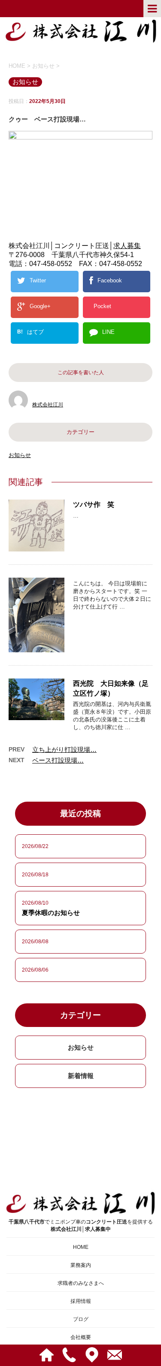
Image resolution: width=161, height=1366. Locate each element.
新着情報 (81, 1075)
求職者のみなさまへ (81, 1283)
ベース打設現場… (58, 760)
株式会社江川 (47, 405)
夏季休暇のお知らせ (51, 912)
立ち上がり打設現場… (64, 749)
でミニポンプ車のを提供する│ (81, 1225)
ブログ (80, 1319)
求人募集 (127, 245)
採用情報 (80, 1301)
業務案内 (80, 1265)
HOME (80, 1247)
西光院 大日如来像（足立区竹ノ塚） (111, 688)
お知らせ (20, 455)
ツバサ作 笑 (93, 504)
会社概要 (80, 1337)
